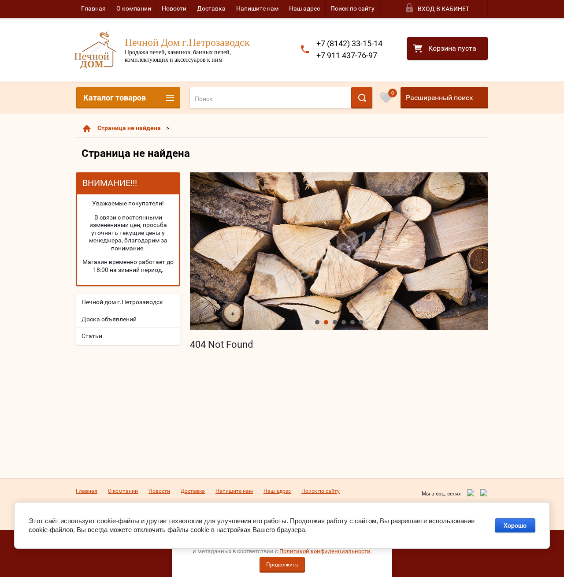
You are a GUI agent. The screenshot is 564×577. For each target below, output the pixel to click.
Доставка (211, 8)
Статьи (92, 335)
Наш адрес (304, 8)
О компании (133, 8)
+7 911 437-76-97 (346, 55)
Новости (174, 8)
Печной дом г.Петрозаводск (122, 301)
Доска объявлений (109, 319)
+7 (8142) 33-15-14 (349, 43)
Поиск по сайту (352, 8)
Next (197, 251)
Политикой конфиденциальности (325, 551)
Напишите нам (257, 8)
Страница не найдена (129, 127)
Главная (93, 8)
